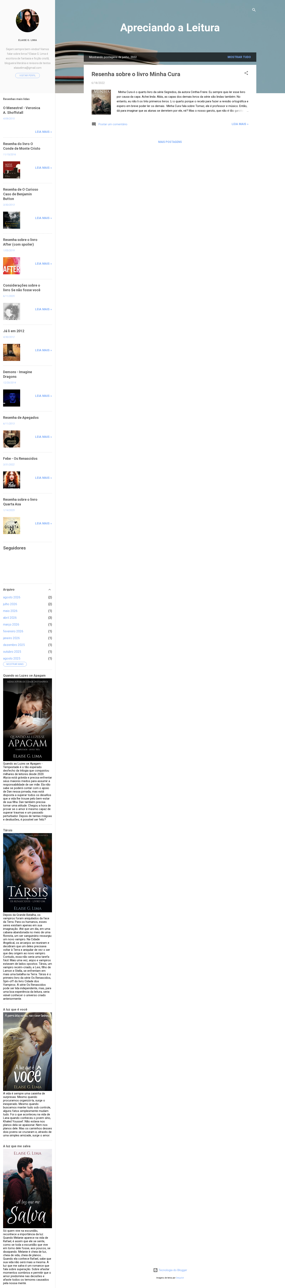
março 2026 (11, 624)
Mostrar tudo (239, 57)
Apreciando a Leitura (170, 27)
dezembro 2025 (14, 645)
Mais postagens (170, 141)
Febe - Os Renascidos (20, 458)
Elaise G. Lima (27, 40)
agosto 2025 (11, 658)
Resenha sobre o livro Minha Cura (136, 74)
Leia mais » (240, 124)
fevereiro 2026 (13, 631)
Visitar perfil (27, 75)
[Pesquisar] (254, 11)
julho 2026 (10, 604)
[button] (246, 74)
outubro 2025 (12, 652)
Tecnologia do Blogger (172, 1270)
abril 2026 (10, 618)
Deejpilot (180, 1278)
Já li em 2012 (13, 331)
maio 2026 (10, 611)
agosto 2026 (11, 597)
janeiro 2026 (11, 638)
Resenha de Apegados (21, 417)
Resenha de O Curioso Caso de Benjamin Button (20, 194)
